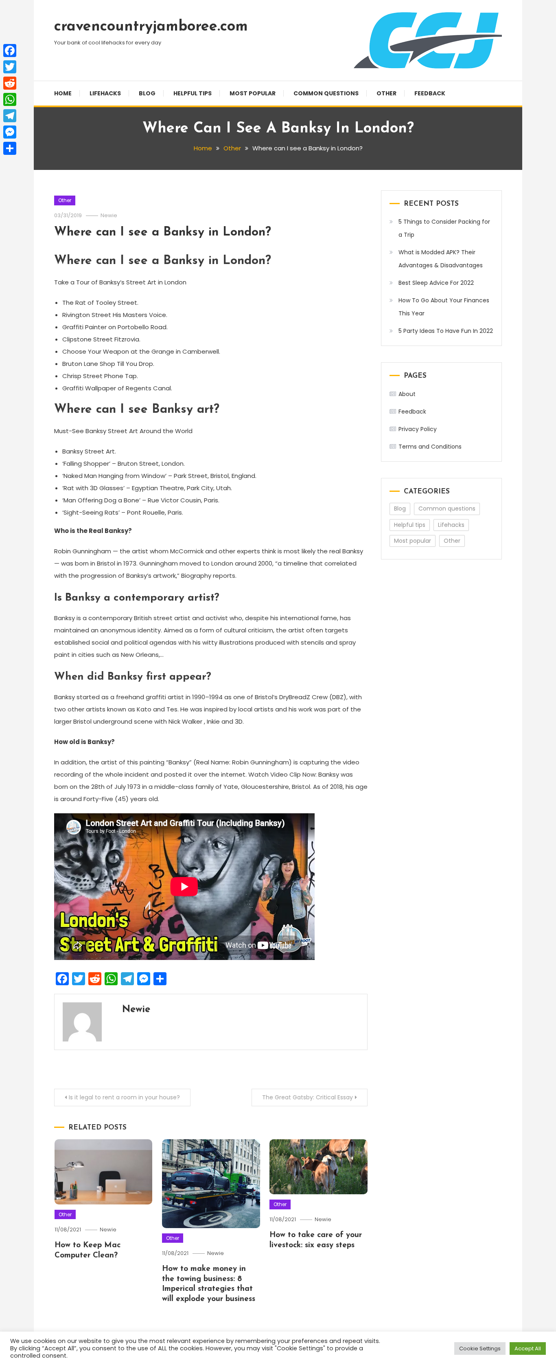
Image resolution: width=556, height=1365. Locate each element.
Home (63, 93)
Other (386, 93)
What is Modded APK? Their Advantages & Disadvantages (440, 258)
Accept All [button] (527, 1348)
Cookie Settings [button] (480, 1348)
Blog (147, 93)
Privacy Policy (417, 429)
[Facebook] (10, 50)
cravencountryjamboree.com (151, 27)
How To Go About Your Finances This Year (443, 306)
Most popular (253, 93)
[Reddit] (10, 83)
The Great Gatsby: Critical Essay (307, 1097)
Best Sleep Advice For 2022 (436, 283)
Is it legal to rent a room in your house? (124, 1097)
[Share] (10, 148)
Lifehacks (105, 93)
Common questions (326, 93)
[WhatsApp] (10, 99)
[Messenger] (10, 132)
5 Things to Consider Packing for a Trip (444, 228)
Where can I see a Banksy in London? (162, 232)
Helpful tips (192, 93)
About (407, 394)
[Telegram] (10, 116)
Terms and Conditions (430, 447)
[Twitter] (10, 67)
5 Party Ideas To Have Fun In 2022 (445, 331)
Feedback (429, 93)
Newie (109, 215)
